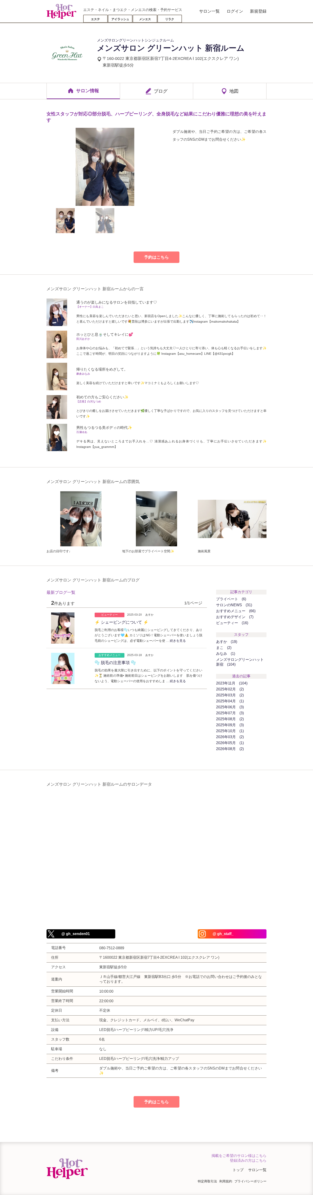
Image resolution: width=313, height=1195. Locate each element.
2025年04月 (229, 701)
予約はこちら (156, 257)
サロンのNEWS (233, 605)
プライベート (230, 599)
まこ (223, 648)
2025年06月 (229, 707)
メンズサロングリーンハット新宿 (240, 662)
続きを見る (178, 640)
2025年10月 (229, 731)
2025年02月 (229, 689)
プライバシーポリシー (250, 1181)
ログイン (235, 11)
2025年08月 (229, 719)
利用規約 (225, 1181)
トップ (238, 1170)
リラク (169, 19)
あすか (226, 642)
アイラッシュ (120, 19)
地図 (234, 91)
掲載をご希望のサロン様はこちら (238, 1156)
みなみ (225, 654)
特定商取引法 (207, 1181)
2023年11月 (231, 683)
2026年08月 (229, 749)
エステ (95, 19)
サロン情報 (87, 90)
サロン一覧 (209, 11)
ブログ (160, 91)
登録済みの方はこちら (248, 1160)
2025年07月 (229, 713)
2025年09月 (229, 725)
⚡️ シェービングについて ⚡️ (121, 622)
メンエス (145, 19)
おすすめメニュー (235, 611)
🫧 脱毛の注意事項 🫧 (115, 662)
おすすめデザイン (234, 617)
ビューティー (231, 623)
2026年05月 (229, 743)
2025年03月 (229, 695)
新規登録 (258, 11)
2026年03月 (229, 737)
